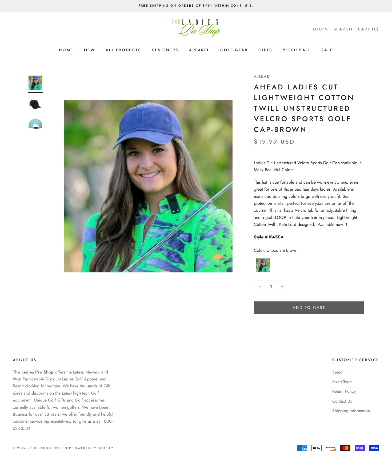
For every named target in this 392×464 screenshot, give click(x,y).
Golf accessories (90, 400)
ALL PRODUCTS (123, 50)
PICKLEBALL (297, 50)
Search (338, 372)
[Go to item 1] (35, 83)
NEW (89, 50)
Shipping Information (351, 411)
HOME (66, 50)
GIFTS (265, 50)
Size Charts (342, 382)
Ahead (262, 76)
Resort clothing (26, 386)
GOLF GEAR (234, 50)
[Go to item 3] (35, 123)
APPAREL (199, 50)
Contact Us (342, 401)
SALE (327, 50)
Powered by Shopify (93, 448)
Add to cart (309, 307)
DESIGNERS (165, 50)
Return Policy (344, 391)
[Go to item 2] (35, 104)
